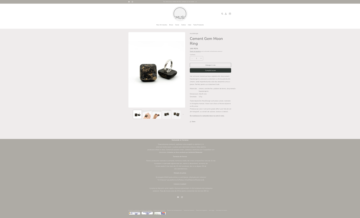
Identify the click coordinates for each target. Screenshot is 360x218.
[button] (222, 14)
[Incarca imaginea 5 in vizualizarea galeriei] (176, 114)
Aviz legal (211, 210)
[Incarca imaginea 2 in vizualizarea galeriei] (147, 114)
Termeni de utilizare (189, 210)
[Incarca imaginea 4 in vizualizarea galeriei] (166, 114)
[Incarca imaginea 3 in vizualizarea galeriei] (156, 114)
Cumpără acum (210, 70)
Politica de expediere (201, 210)
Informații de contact (221, 210)
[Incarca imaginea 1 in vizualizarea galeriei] (137, 114)
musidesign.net (137, 210)
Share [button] (193, 121)
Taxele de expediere (195, 51)
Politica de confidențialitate (174, 210)
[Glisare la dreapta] (183, 114)
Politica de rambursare (159, 210)
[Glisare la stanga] (130, 114)
